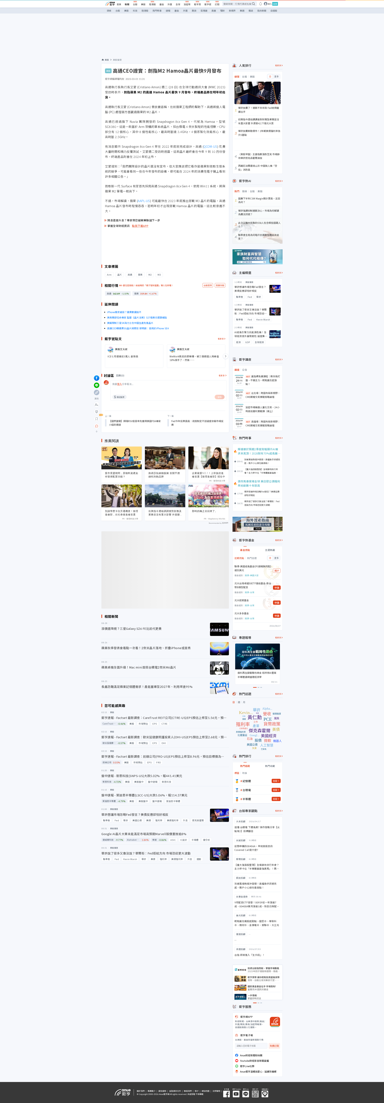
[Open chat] (96, 426)
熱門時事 (157, 10)
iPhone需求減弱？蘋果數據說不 (124, 312)
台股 (135, 4)
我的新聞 (261, 10)
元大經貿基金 (241, 600)
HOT (248, 376)
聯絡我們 (188, 1090)
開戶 (276, 570)
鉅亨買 (197, 4)
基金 (161, 4)
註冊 (275, 3)
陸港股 (152, 4)
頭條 (109, 10)
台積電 (247, 790)
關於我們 (141, 1090)
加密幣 (187, 4)
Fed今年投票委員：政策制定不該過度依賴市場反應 (197, 422)
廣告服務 (162, 1090)
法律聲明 (216, 1090)
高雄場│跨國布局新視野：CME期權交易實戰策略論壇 (263, 423)
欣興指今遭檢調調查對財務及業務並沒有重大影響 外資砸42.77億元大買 (165, 512)
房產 (214, 10)
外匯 (170, 4)
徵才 (197, 1090)
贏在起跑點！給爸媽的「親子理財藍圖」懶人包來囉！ (148, 285)
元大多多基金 (241, 613)
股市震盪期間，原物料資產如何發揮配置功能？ (121, 474)
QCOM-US (210, 146)
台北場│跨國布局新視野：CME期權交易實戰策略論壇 (263, 395)
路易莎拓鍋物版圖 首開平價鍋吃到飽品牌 (164, 474)
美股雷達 (117, 59)
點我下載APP (140, 226)
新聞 (127, 4)
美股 (143, 4)
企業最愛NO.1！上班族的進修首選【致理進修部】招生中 (208, 474)
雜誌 (251, 10)
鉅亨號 (207, 4)
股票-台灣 (249, 592)
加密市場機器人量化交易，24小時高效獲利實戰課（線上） (262, 409)
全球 (178, 4)
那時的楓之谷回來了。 (205, 511)
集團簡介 (151, 1090)
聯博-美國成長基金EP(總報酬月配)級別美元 (252, 568)
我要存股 (220, 285)
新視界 (232, 10)
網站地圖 (205, 1090)
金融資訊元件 (175, 1090)
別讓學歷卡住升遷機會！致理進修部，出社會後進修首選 (121, 512)
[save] (96, 419)
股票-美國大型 (251, 575)
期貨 (194, 10)
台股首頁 (208, 285)
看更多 (221, 339)
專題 (242, 10)
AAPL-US (144, 201)
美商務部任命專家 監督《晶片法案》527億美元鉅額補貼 (137, 317)
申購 (276, 587)
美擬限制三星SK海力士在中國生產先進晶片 (130, 323)
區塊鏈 (204, 10)
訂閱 (217, 4)
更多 (276, 76)
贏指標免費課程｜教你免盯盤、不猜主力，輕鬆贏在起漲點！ (263, 380)
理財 (222, 10)
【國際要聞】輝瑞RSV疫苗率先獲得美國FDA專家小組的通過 (135, 422)
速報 (168, 10)
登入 (270, 3)
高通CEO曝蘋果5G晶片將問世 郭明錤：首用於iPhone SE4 (138, 328)
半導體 (247, 799)
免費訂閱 (274, 1046)
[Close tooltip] (121, 426)
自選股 (273, 10)
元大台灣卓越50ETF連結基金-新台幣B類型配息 (252, 585)
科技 (135, 10)
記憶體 (247, 781)
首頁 (119, 4)
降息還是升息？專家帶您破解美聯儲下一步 (133, 220)
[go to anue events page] (260, 4)
